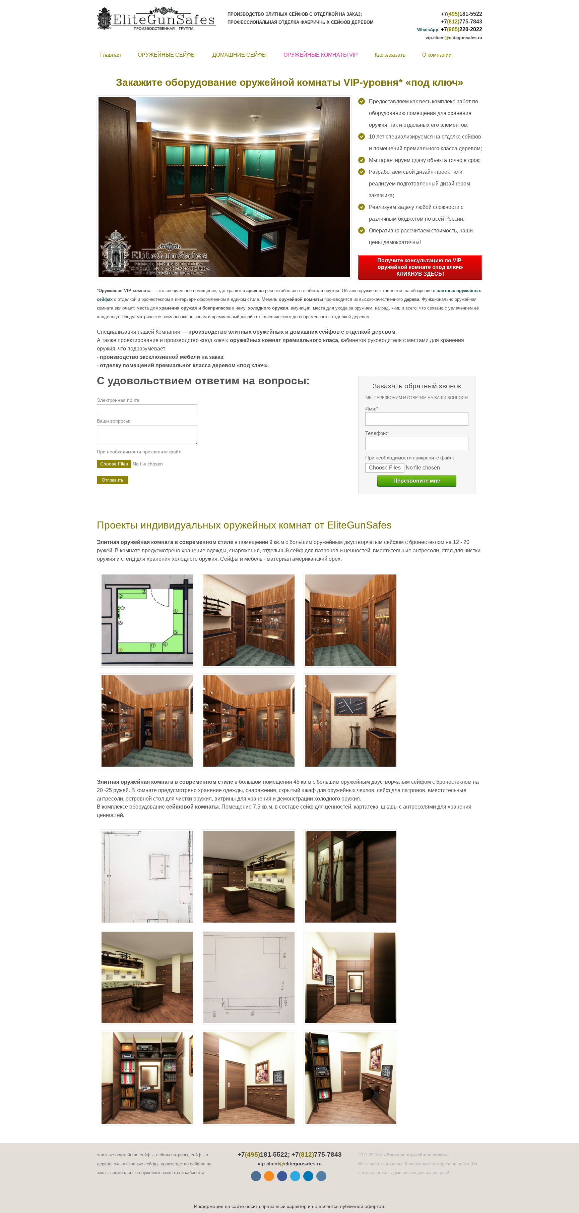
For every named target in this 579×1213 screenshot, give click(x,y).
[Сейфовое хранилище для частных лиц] (249, 1078)
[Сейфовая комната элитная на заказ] (147, 1078)
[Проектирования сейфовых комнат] (249, 977)
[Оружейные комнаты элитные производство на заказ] (249, 877)
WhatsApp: (428, 29)
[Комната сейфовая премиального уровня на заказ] (351, 1078)
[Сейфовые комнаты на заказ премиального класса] (351, 977)
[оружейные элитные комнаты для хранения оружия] (351, 721)
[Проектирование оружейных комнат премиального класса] (147, 620)
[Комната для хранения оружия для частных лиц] (147, 977)
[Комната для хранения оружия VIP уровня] (249, 620)
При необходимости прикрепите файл (139, 451)
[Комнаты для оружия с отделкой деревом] (249, 721)
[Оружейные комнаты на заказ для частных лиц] (147, 721)
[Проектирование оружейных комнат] (147, 877)
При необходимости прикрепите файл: (409, 457)
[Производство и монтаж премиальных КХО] (351, 620)
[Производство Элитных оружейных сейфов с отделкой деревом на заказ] (159, 18)
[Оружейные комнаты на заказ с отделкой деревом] (351, 877)
